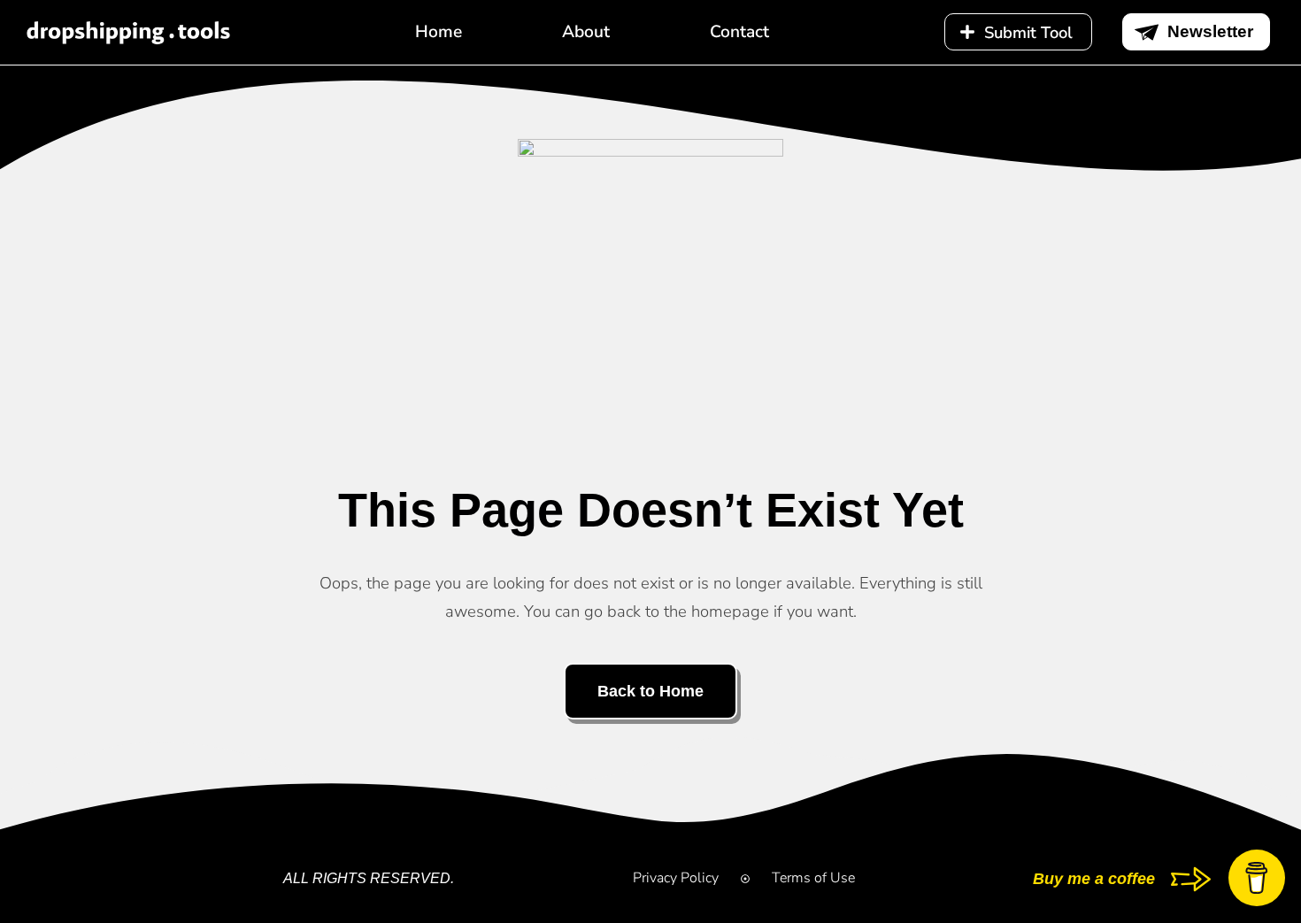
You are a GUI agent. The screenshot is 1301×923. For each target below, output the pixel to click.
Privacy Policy (676, 878)
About (586, 31)
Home (438, 31)
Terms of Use (813, 878)
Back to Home (650, 690)
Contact (739, 31)
